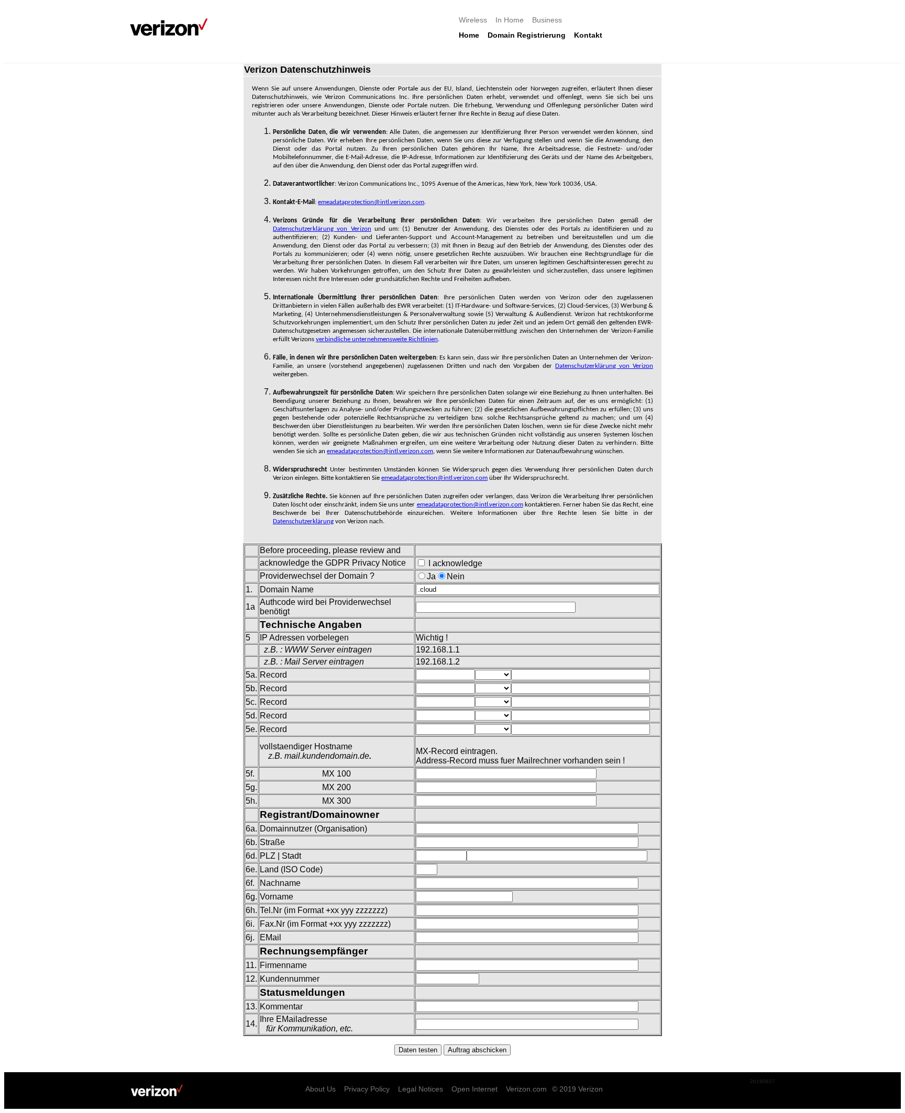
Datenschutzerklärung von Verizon (322, 229)
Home (469, 35)
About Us (320, 1089)
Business (547, 20)
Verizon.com (526, 1089)
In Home (509, 20)
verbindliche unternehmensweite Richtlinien (377, 339)
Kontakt (588, 35)
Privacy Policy (367, 1089)
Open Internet (474, 1089)
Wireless (473, 20)
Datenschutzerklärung (303, 521)
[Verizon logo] (172, 27)
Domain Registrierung (527, 35)
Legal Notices (420, 1089)
